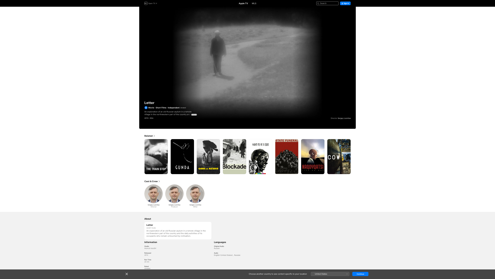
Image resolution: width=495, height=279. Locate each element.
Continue (360, 274)
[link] (149, 135)
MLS (254, 3)
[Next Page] (353, 156)
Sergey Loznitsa (344, 118)
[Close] (127, 274)
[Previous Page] (142, 156)
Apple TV (243, 3)
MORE (194, 115)
